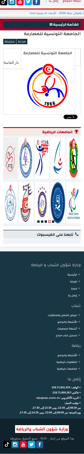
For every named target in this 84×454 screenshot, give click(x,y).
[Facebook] (39, 444)
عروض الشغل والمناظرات (62, 315)
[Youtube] (23, 444)
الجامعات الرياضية (67, 368)
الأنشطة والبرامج (67, 322)
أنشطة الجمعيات (67, 328)
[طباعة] (21, 41)
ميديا (74, 288)
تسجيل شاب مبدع (66, 335)
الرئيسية (72, 274)
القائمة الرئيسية (66, 24)
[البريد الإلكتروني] (9, 41)
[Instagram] (15, 444)
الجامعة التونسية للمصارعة (52, 34)
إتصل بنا (72, 295)
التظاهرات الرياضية (66, 362)
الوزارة (73, 281)
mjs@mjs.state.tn (48, 397)
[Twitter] (31, 444)
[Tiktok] (6, 444)
